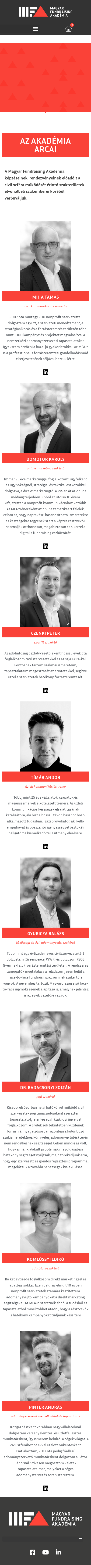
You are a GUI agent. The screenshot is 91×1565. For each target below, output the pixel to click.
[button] (20, 29)
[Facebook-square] (32, 1552)
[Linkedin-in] (58, 1552)
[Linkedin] (46, 372)
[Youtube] (45, 1552)
